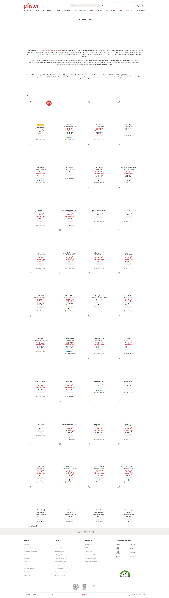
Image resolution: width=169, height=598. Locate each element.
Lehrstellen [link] (27, 561)
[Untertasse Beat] (70, 176)
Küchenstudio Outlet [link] (90, 555)
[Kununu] (93, 531)
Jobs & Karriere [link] (136, 2)
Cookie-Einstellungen (125, 595)
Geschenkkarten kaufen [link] (61, 572)
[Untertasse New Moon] (99, 266)
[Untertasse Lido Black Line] (40, 309)
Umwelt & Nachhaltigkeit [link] (31, 548)
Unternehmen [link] (28, 544)
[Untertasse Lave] (70, 437)
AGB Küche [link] (35, 595)
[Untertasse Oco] (129, 309)
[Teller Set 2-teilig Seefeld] (40, 137)
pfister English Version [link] (91, 561)
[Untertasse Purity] (99, 137)
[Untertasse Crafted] (129, 180)
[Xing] (89, 531)
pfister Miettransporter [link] (61, 558)
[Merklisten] (30, 102)
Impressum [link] (42, 595)
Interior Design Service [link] (61, 561)
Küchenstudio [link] (88, 544)
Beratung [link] (57, 544)
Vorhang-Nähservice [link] (60, 551)
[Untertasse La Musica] (40, 223)
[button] (125, 575)
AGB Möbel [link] (28, 595)
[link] (27, 10)
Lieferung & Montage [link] (60, 555)
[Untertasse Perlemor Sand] (70, 223)
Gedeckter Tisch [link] (52, 18)
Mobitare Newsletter (90, 558)
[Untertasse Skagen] (70, 266)
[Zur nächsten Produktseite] (40, 525)
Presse (26, 565)
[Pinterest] (82, 531)
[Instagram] (79, 531)
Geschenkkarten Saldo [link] (61, 575)
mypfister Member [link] (29, 568)
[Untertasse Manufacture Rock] (70, 309)
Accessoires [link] (42, 18)
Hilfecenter (113, 2)
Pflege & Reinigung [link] (60, 565)
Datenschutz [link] (50, 595)
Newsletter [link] (27, 572)
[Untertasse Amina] (129, 266)
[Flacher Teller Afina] (99, 437)
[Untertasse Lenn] (129, 351)
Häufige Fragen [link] (59, 568)
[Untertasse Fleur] (70, 351)
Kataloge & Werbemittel (30, 551)
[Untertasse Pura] (40, 394)
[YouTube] (85, 531)
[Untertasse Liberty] (99, 180)
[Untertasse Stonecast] (129, 521)
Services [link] (121, 2)
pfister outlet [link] (88, 551)
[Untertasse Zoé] (40, 433)
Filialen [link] (127, 2)
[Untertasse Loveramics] (70, 137)
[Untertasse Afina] (99, 351)
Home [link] (27, 18)
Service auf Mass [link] (59, 548)
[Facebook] (76, 531)
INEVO (87, 548)
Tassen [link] (61, 18)
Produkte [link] (34, 18)
